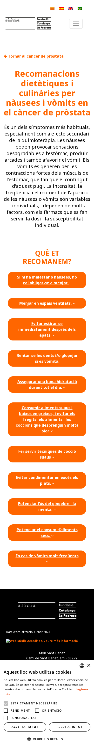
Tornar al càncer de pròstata (35, 56)
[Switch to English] (70, 8)
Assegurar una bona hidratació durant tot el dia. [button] (47, 384)
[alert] (47, 703)
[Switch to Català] (52, 8)
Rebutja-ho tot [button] (69, 727)
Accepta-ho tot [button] (25, 727)
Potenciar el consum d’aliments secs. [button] (47, 532)
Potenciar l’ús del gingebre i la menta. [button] (47, 506)
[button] (47, 739)
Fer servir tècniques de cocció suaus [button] (47, 454)
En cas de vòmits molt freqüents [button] (47, 555)
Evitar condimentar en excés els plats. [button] (47, 480)
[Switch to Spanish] (61, 8)
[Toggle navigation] (76, 24)
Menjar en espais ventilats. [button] (46, 303)
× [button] (88, 665)
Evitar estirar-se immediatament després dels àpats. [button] (47, 329)
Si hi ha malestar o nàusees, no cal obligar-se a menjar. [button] (47, 280)
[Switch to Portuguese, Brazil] (79, 8)
